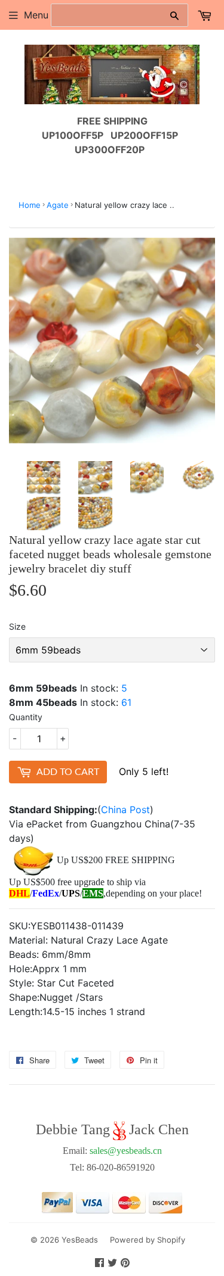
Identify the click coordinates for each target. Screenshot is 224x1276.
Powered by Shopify (147, 1239)
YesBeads (80, 1239)
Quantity (25, 717)
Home (30, 205)
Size (17, 626)
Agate (58, 205)
